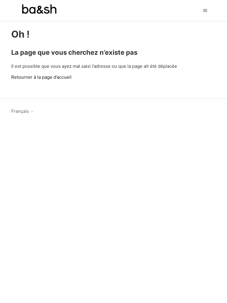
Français (20, 111)
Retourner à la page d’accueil (41, 77)
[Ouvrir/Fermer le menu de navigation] (205, 10)
